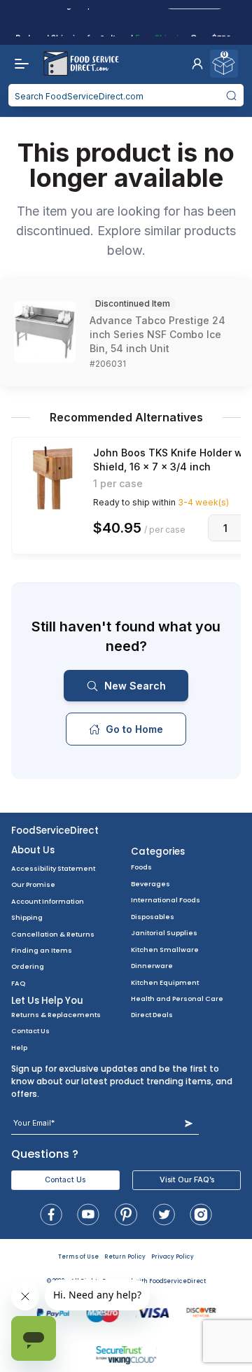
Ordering (27, 966)
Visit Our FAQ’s (187, 1179)
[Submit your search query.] (231, 95)
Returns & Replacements (56, 1014)
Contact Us (30, 1030)
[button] (197, 64)
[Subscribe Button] (188, 1123)
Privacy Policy (172, 1257)
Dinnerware (152, 965)
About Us (33, 850)
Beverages (150, 883)
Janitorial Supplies (164, 932)
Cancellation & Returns (52, 934)
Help (19, 1047)
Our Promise (33, 884)
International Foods (165, 899)
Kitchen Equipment (165, 982)
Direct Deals (152, 1014)
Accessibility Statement (53, 868)
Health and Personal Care (177, 998)
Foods (141, 867)
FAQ (18, 983)
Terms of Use (78, 1257)
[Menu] (18, 64)
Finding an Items (41, 950)
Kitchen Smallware (165, 949)
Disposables (152, 916)
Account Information (47, 901)
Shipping (27, 917)
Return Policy (125, 1257)
